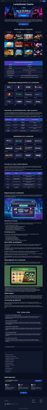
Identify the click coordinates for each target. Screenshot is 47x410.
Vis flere (23, 392)
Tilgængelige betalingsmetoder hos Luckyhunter (12, 358)
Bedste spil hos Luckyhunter (9, 354)
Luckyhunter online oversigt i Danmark (11, 356)
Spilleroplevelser (8, 371)
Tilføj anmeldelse (38, 380)
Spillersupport (7, 366)
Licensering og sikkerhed (9, 368)
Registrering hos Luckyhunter (10, 361)
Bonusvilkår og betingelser (9, 363)
